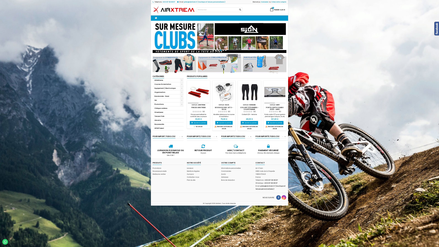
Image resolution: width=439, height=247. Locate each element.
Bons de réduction (228, 178)
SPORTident (159, 126)
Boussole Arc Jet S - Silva (224, 106)
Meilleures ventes (159, 172)
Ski (155, 98)
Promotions (159, 102)
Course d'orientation (162, 82)
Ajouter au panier (198, 120)
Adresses (224, 175)
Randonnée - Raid (161, 94)
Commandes (226, 169)
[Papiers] (219, 36)
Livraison (190, 166)
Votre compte (228, 160)
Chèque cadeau (160, 106)
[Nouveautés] (264, 61)
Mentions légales (193, 169)
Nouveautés (159, 122)
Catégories (158, 74)
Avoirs (223, 172)
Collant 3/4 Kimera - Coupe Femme (249, 106)
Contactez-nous (193, 175)
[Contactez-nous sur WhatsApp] (5, 242)
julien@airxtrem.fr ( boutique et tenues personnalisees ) (204, 2)
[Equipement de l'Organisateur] (219, 61)
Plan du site (191, 178)
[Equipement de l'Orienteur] (174, 61)
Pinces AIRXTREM (198, 105)
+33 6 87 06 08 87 (168, 2)
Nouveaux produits (160, 169)
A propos (190, 172)
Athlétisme (158, 78)
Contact (260, 160)
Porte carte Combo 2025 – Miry (275, 106)
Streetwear (158, 110)
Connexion (264, 2)
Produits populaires (197, 74)
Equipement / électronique (165, 86)
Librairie (157, 118)
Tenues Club (159, 114)
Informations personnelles (231, 166)
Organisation (159, 90)
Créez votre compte (278, 2)
